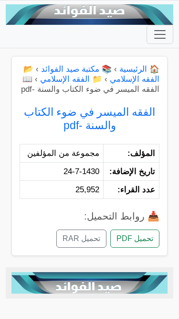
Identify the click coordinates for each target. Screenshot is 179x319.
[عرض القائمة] (160, 34)
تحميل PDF (134, 238)
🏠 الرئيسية (139, 69)
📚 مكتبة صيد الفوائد (76, 69)
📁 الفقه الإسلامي (71, 79)
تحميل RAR (81, 238)
